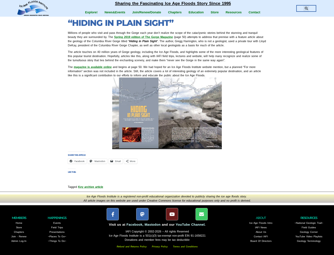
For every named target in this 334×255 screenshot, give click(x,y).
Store (215, 12)
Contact (254, 12)
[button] (306, 8)
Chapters (175, 12)
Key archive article (90, 186)
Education (196, 12)
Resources (234, 12)
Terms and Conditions (185, 246)
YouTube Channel (190, 224)
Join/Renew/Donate (146, 12)
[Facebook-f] (113, 214)
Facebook (134, 224)
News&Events (115, 12)
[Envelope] (202, 214)
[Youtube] (172, 214)
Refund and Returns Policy (132, 246)
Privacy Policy (160, 246)
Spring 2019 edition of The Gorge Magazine (143, 37)
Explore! (91, 12)
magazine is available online (93, 67)
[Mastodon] (142, 214)
